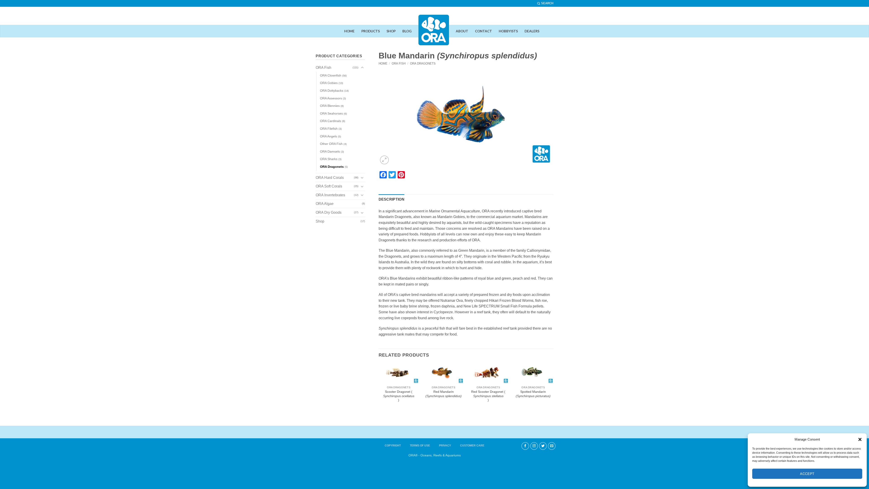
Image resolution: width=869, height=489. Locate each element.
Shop (320, 221)
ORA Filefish (329, 128)
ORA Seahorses (331, 113)
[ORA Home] (433, 33)
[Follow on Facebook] (525, 446)
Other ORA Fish (331, 144)
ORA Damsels (330, 151)
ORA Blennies (330, 106)
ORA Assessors (331, 98)
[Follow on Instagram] (534, 446)
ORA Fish (399, 63)
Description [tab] (392, 199)
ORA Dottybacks (331, 90)
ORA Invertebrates (330, 195)
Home (383, 63)
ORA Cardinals (330, 121)
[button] (860, 439)
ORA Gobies (329, 83)
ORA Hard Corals (330, 178)
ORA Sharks (328, 159)
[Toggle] (362, 67)
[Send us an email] (552, 446)
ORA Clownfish (330, 75)
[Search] (545, 3)
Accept (807, 474)
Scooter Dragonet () (398, 396)
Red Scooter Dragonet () (488, 396)
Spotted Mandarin (533, 394)
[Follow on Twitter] (543, 446)
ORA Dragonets (423, 63)
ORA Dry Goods (328, 212)
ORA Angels (328, 136)
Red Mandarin (443, 394)
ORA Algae (325, 204)
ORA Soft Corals (329, 186)
